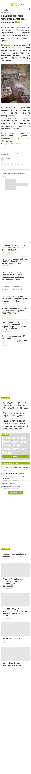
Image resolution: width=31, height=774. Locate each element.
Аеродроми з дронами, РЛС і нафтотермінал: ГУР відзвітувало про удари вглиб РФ (14, 339)
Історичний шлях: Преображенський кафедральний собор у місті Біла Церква (15, 445)
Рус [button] (6, 9)
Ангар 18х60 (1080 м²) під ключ (13, 639)
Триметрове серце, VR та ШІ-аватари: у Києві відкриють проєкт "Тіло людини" (14, 310)
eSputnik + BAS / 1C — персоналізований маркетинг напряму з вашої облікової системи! (15, 612)
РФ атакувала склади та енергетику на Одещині (12, 288)
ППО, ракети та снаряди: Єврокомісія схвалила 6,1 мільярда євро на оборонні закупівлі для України (13, 275)
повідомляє (8, 45)
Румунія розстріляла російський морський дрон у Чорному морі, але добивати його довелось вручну (14, 325)
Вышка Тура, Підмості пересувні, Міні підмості (13, 664)
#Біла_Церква (4, 154)
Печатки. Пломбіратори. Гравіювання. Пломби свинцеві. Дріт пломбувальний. (13, 582)
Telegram (6, 143)
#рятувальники (11, 153)
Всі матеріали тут (15, 456)
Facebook (16, 143)
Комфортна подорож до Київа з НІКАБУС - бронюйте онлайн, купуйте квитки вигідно (15, 261)
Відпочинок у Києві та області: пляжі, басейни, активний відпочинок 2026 (15, 247)
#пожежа (3, 153)
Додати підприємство (15, 493)
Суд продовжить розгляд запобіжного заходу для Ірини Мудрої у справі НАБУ (14, 298)
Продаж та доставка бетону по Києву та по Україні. (14, 555)
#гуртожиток (19, 153)
